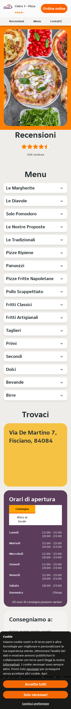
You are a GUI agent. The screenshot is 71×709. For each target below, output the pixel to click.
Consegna (22, 509)
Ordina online (54, 8)
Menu (37, 21)
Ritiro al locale (22, 519)
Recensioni (16, 21)
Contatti (56, 21)
